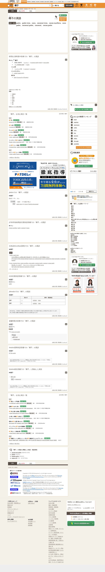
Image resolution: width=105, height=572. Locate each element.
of (27, 204)
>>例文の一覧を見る (14, 157)
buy (75, 133)
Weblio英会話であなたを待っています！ (84, 276)
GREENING (22, 440)
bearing (22, 267)
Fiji (9, 353)
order (75, 127)
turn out (21, 408)
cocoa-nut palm (15, 332)
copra (11, 132)
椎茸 (13, 97)
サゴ (16, 71)
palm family (22, 433)
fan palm (13, 353)
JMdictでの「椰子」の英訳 (18, 192)
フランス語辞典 (52, 517)
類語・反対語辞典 (74, 236)
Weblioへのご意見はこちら (74, 504)
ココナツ (34, 265)
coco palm (46, 62)
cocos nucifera (24, 263)
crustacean (13, 403)
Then (10, 418)
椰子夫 (73, 224)
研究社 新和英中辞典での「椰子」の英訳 (24, 56)
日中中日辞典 (52, 513)
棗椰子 (14, 94)
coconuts (26, 267)
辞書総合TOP (10, 513)
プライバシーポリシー (12, 509)
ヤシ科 (16, 64)
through (76, 141)
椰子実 (73, 226)
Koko (39, 300)
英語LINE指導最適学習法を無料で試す (63, 19)
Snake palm (15, 456)
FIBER (14, 440)
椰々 (72, 211)
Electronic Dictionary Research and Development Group (42, 476)
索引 (52, 109)
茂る (27, 257)
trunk (43, 258)
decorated (11, 423)
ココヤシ (26, 62)
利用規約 (9, 507)
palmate (63, 258)
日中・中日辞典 (74, 238)
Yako (39, 303)
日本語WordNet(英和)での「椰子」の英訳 (24, 246)
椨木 (72, 208)
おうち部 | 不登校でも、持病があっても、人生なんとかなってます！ (56, 556)
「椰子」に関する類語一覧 (13, 269)
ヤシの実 (13, 67)
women (76, 135)
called (14, 137)
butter (26, 77)
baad (75, 119)
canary (18, 154)
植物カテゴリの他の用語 (15, 106)
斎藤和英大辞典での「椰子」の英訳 (22, 321)
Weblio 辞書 (11, 8)
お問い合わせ (31, 503)
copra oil (14, 458)
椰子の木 (73, 222)
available (76, 144)
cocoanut (32, 69)
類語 (31, 11)
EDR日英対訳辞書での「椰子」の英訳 (23, 276)
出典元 (49, 109)
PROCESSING (46, 440)
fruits (32, 267)
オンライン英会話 (57, 1)
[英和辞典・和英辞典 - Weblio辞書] (11, 1)
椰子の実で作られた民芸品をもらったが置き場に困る (84, 220)
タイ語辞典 (73, 244)
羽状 (16, 257)
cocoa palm (51, 263)
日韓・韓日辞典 (74, 240)
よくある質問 (86, 508)
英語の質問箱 (52, 526)
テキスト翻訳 (76, 171)
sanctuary (76, 125)
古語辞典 (72, 241)
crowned (47, 258)
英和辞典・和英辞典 (19, 8)
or (60, 258)
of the (14, 142)
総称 (23, 64)
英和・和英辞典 (74, 237)
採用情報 (30, 525)
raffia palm (20, 428)
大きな (13, 257)
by (51, 258)
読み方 (10, 198)
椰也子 (73, 213)
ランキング (60, 109)
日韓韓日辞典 (52, 515)
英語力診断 (46, 1)
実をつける (41, 265)
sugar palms (16, 408)
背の (13, 265)
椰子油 (13, 75)
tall (13, 267)
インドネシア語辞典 (75, 242)
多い (29, 201)
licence (28, 478)
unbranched (38, 258)
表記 (26, 201)
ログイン (90, 6)
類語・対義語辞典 (53, 505)
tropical (12, 147)
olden (75, 138)
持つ (37, 257)
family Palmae (25, 258)
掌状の (22, 257)
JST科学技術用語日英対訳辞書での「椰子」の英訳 (27, 222)
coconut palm (34, 62)
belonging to (16, 413)
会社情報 (30, 523)
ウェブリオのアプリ (12, 521)
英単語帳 (42, 1)
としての (30, 265)
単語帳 (72, 249)
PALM (10, 440)
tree (40, 62)
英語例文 (29, 1)
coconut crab (22, 403)
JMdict (33, 475)
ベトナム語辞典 (74, 245)
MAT (17, 440)
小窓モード (77, 6)
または (19, 257)
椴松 (13, 100)
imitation (19, 423)
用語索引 (55, 109)
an (33, 258)
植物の (20, 64)
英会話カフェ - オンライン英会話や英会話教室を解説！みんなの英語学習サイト (56, 550)
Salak (13, 454)
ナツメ (13, 71)
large (53, 258)
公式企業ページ (32, 521)
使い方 (81, 6)
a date (15, 73)
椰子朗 (73, 228)
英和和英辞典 (24, 1)
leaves (13, 260)
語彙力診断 (73, 251)
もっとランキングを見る (83, 147)
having (31, 258)
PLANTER (33, 440)
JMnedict (34, 488)
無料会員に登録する (84, 166)
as (30, 267)
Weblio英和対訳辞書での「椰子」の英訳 (24, 347)
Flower (10, 142)
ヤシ (19, 71)
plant (11, 154)
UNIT (26, 440)
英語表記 (50, 297)
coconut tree (16, 263)
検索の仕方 (10, 505)
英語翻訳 (51, 1)
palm (28, 64)
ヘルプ (9, 515)
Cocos (27, 228)
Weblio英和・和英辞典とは (13, 503)
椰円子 (73, 215)
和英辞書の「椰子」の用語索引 (12, 467)
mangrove (18, 142)
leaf (10, 428)
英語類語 (33, 1)
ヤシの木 (18, 265)
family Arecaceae (33, 204)
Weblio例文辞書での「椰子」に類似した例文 (25, 369)
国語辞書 (72, 235)
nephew (76, 122)
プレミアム (86, 6)
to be (25, 408)
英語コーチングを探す (66, 1)
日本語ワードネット (27, 482)
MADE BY (39, 440)
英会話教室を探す (75, 1)
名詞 (19, 201)
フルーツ (25, 265)
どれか (47, 257)
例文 (20, 11)
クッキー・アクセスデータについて (16, 517)
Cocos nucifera (13, 228)
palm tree (19, 204)
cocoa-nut (11, 122)
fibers (12, 428)
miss (75, 130)
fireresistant (30, 408)
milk (15, 122)
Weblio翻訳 (93, 171)
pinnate (57, 258)
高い (15, 265)
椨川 (72, 206)
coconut (26, 69)
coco (11, 263)
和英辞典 (26, 8)
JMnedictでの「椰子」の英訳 (19, 291)
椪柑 (72, 210)
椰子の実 (15, 337)
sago (19, 73)
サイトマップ (10, 511)
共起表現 (37, 1)
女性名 (35, 300)
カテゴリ (65, 109)
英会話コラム (73, 252)
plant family (13, 433)
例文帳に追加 (16, 120)
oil (23, 77)
